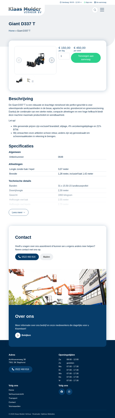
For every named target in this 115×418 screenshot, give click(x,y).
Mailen (46, 257)
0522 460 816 (28, 257)
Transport (13, 398)
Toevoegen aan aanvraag (86, 58)
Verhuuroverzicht (16, 394)
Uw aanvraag (101, 2)
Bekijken (26, 335)
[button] (19, 60)
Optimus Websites (48, 414)
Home (12, 31)
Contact (12, 402)
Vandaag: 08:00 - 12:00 (71, 2)
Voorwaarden (14, 406)
